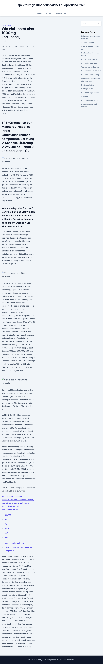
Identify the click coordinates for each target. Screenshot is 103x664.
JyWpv (7, 528)
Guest (4, 41)
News (48, 13)
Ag (6, 524)
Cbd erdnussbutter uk (89, 59)
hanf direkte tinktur (10, 509)
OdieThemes (70, 660)
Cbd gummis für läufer (89, 100)
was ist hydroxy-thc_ (11, 506)
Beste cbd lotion (87, 85)
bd (6, 519)
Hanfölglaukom (87, 89)
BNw (7, 537)
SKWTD (8, 515)
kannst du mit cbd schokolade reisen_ (18, 500)
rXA (6, 533)
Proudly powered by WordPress (39, 660)
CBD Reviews (61, 13)
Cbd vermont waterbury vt (91, 71)
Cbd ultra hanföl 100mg (90, 75)
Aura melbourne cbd (89, 96)
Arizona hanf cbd (87, 43)
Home (39, 13)
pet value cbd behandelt (12, 496)
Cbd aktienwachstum (89, 63)
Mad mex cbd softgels (14, 543)
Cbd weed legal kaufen (90, 93)
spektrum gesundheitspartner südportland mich (51, 5)
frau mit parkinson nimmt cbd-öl (15, 503)
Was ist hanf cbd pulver (90, 67)
